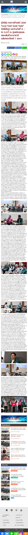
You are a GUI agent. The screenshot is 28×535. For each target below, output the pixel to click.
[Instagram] (13, 54)
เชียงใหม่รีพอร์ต (4, 14)
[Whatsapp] (8, 54)
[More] (16, 54)
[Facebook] (2, 54)
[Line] (11, 54)
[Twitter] (5, 54)
